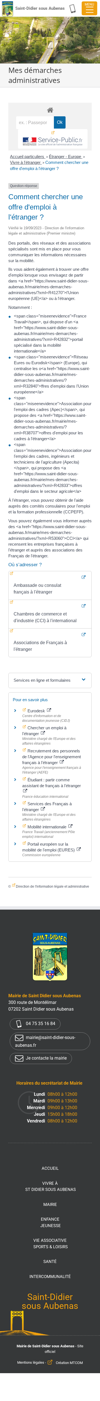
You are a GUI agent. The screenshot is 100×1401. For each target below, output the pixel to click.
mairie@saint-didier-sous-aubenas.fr (45, 1041)
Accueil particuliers (27, 156)
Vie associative (50, 1243)
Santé (50, 1261)
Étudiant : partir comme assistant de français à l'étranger (51, 782)
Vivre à (50, 1186)
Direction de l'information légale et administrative (52, 886)
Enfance (50, 1222)
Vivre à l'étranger (26, 162)
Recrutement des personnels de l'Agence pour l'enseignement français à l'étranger (51, 756)
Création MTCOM (69, 1363)
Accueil (50, 1168)
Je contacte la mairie (46, 1058)
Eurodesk (36, 710)
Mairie (50, 1204)
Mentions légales (30, 1363)
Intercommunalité (50, 1276)
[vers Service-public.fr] (53, 139)
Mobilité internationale (47, 826)
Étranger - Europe (65, 156)
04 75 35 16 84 (40, 1023)
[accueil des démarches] (50, 110)
